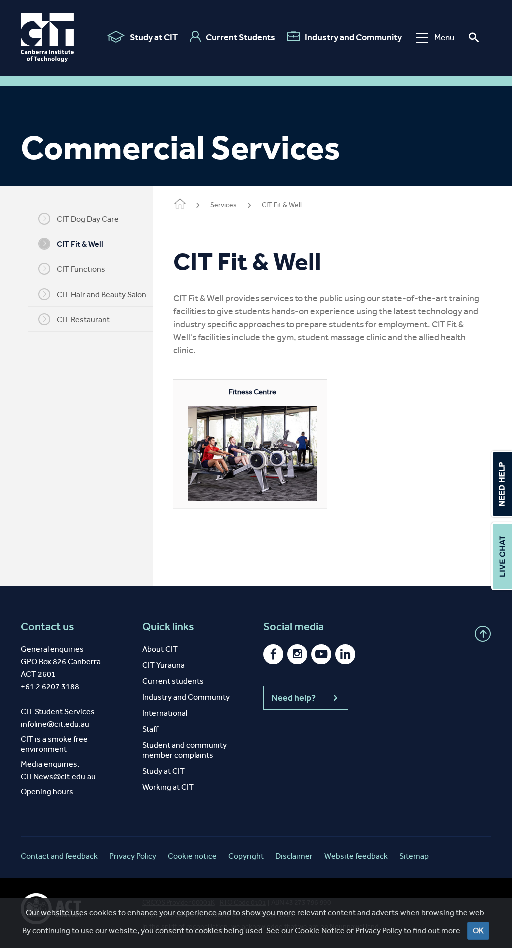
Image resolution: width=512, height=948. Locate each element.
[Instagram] (298, 654)
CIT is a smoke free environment (54, 744)
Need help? (294, 697)
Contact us (47, 626)
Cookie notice (192, 856)
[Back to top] (483, 634)
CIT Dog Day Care (88, 219)
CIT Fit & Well (80, 244)
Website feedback (356, 856)
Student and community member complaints (184, 750)
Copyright (246, 856)
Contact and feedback (59, 856)
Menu (444, 37)
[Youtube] (322, 654)
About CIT (160, 649)
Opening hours (47, 791)
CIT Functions (81, 269)
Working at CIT (168, 787)
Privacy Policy (379, 930)
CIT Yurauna (163, 665)
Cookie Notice (320, 930)
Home (180, 206)
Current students (173, 681)
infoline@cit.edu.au (55, 724)
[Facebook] (274, 654)
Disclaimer (294, 856)
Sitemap (414, 856)
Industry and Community (353, 37)
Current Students (241, 37)
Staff (150, 729)
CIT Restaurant (83, 319)
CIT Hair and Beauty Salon (101, 294)
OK (478, 930)
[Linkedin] (346, 654)
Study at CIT (154, 37)
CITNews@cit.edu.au (58, 776)
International (165, 713)
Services (223, 205)
